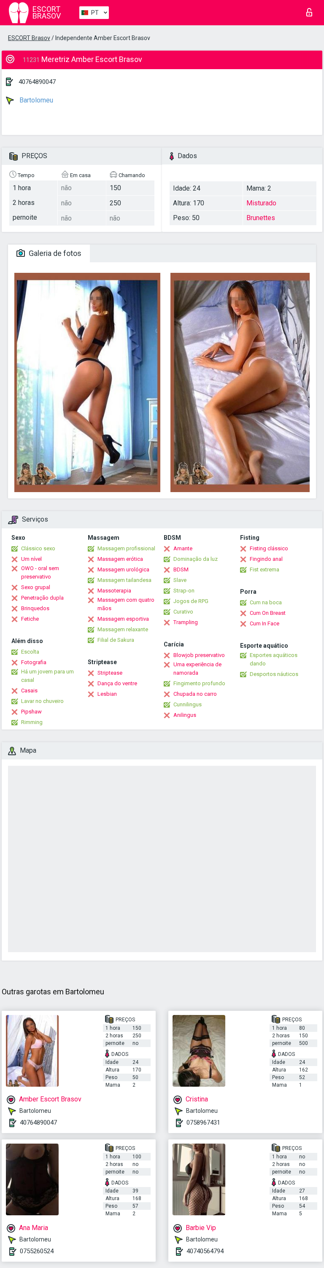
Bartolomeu (35, 100)
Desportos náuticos (274, 674)
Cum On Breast (268, 613)
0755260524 (37, 1251)
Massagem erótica (120, 559)
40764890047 (37, 82)
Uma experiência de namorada (197, 668)
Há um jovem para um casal (47, 675)
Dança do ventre (117, 683)
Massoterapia (114, 590)
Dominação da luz (195, 559)
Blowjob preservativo (199, 655)
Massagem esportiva (123, 619)
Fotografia (33, 662)
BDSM (181, 569)
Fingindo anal (266, 559)
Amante (182, 548)
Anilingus (184, 715)
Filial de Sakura (115, 640)
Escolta (30, 652)
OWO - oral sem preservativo (40, 572)
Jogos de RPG (190, 601)
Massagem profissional (126, 548)
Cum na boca (266, 602)
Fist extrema (264, 569)
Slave (179, 580)
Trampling (185, 622)
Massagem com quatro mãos (125, 604)
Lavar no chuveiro (42, 701)
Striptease (109, 673)
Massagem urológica (123, 569)
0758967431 (203, 1122)
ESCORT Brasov (29, 38)
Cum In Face (264, 623)
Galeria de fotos (54, 253)
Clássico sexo (38, 548)
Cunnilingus (187, 704)
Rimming (32, 722)
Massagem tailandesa (124, 580)
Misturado (261, 203)
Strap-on (183, 590)
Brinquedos (35, 608)
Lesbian (107, 694)
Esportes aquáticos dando (273, 659)
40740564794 (205, 1251)
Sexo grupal (35, 587)
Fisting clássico (269, 548)
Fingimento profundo (199, 683)
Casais (29, 690)
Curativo (183, 611)
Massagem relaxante (122, 629)
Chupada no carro (195, 694)
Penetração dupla (42, 598)
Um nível (31, 559)
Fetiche (30, 619)
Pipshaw (31, 711)
